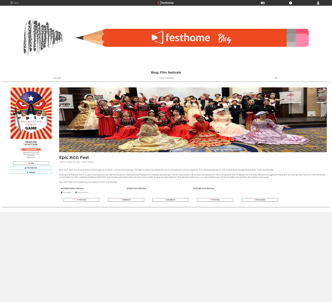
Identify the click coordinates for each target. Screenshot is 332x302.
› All (275, 78)
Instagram (260, 200)
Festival (82, 200)
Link (32, 163)
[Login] (318, 3)
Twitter (216, 200)
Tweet (32, 172)
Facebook (31, 168)
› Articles (56, 78)
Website (127, 200)
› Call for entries (166, 78)
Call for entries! (31, 149)
